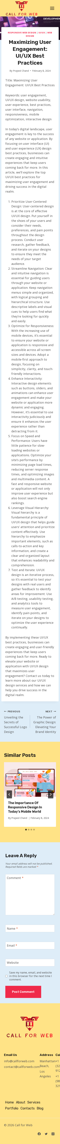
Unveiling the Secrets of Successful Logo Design (15, 722)
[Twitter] (46, 1134)
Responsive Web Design (22, 32)
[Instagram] (53, 1134)
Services (33, 1102)
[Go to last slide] (9, 794)
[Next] (50, 794)
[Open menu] (52, 8)
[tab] (26, 829)
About (20, 1102)
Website (13, 963)
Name (12, 928)
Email (12, 946)
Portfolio (11, 1108)
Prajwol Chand (21, 70)
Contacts (27, 1108)
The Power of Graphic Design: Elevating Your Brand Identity (44, 722)
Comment (15, 878)
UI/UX (41, 32)
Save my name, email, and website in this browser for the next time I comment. (30, 976)
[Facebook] (39, 1134)
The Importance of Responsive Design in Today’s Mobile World (25, 807)
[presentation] (30, 779)
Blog (40, 1108)
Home (9, 1102)
